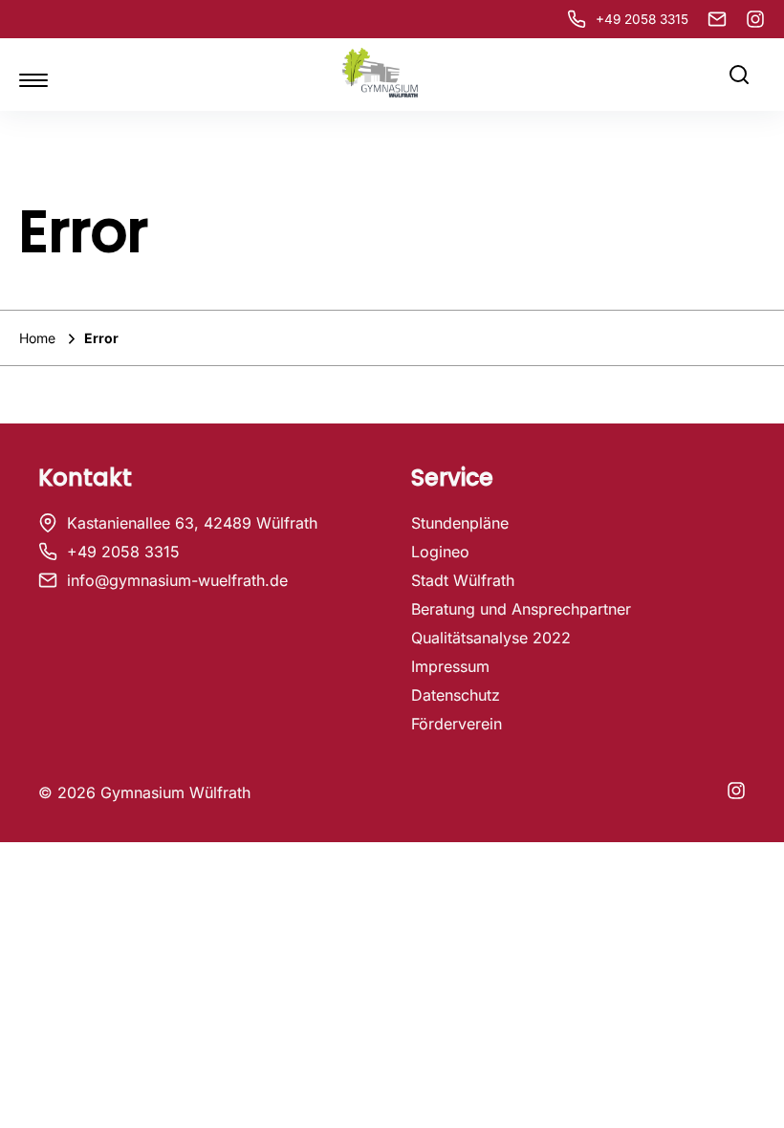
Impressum (450, 666)
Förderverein (456, 723)
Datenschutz (455, 695)
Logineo (440, 551)
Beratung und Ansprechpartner (521, 608)
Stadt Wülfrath (462, 580)
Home (39, 338)
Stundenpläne (460, 522)
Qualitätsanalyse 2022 (491, 637)
